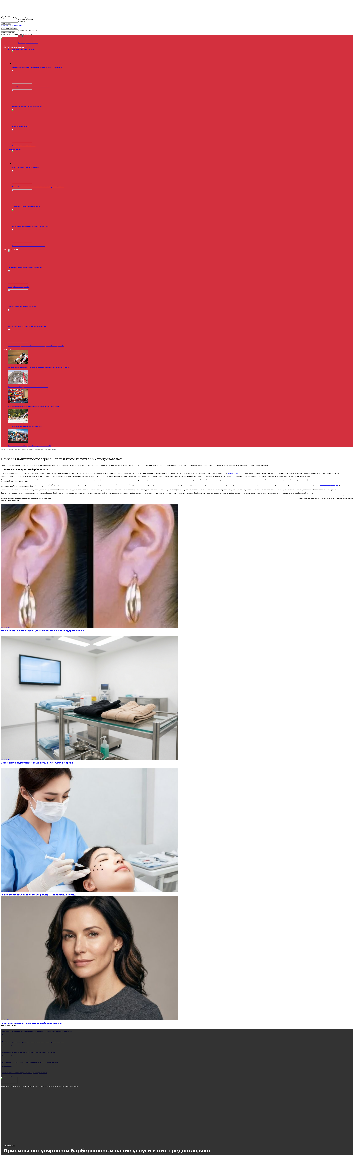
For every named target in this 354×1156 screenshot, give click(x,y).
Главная (7, 46)
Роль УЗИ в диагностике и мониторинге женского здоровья (31, 87)
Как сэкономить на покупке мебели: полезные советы (28, 246)
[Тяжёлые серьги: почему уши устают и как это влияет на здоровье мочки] (89, 566)
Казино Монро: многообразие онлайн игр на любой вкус (26, 498)
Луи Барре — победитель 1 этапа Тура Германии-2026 (24, 426)
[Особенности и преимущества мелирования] (22, 203)
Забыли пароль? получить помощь (11, 25)
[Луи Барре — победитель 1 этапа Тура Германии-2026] (18, 422)
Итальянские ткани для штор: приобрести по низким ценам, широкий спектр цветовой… (36, 346)
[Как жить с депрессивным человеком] (22, 142)
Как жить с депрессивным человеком (23, 146)
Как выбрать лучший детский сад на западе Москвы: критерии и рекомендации (37, 67)
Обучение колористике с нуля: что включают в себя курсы (30, 226)
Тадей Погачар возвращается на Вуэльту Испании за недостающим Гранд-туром (33, 406)
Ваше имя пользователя (25, 19)
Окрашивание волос (14, 149)
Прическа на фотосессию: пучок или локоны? (22, 306)
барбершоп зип (233, 473)
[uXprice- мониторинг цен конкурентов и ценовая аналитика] (18, 322)
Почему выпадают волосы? (20, 126)
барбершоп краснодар (329, 485)
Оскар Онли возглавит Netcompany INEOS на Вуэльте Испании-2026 (29, 446)
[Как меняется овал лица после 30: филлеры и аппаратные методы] (89, 830)
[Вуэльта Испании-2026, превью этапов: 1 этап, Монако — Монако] (18, 383)
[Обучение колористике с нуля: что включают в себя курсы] (22, 222)
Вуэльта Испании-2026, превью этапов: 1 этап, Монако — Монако (28, 387)
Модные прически (11, 249)
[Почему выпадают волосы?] (22, 122)
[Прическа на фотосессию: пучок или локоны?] (18, 303)
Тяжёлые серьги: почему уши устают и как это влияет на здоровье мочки (43, 631)
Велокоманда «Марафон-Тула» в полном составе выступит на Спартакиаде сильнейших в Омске (38, 367)
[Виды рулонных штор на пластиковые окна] (22, 163)
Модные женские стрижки (14, 47)
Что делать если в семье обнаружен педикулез (26, 106)
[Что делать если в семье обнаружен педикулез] (22, 103)
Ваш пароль (21, 21)
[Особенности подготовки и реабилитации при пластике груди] (89, 698)
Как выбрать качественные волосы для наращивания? (25, 267)
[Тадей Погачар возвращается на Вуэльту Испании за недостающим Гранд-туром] (18, 403)
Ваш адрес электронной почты (27, 30)
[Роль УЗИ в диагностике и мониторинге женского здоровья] (22, 83)
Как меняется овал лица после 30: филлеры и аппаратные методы (38, 895)
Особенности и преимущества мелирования (26, 206)
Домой (3, 449)
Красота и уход (10, 449)
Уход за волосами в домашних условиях (21, 49)
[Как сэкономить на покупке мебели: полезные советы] (22, 242)
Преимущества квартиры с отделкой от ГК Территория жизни (325, 498)
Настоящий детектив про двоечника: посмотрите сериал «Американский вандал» (38, 187)
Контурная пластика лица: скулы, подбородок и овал (31, 1023)
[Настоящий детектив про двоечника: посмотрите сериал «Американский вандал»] (22, 183)
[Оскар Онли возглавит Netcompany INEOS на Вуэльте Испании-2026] (18, 442)
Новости (7, 349)
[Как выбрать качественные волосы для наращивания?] (18, 263)
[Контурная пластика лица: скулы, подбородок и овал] (89, 958)
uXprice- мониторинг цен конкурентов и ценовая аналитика (27, 326)
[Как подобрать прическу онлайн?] (18, 283)
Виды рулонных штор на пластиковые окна (25, 167)
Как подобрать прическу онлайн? (18, 287)
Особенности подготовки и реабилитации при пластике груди (37, 763)
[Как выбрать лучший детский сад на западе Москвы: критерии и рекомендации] (22, 63)
